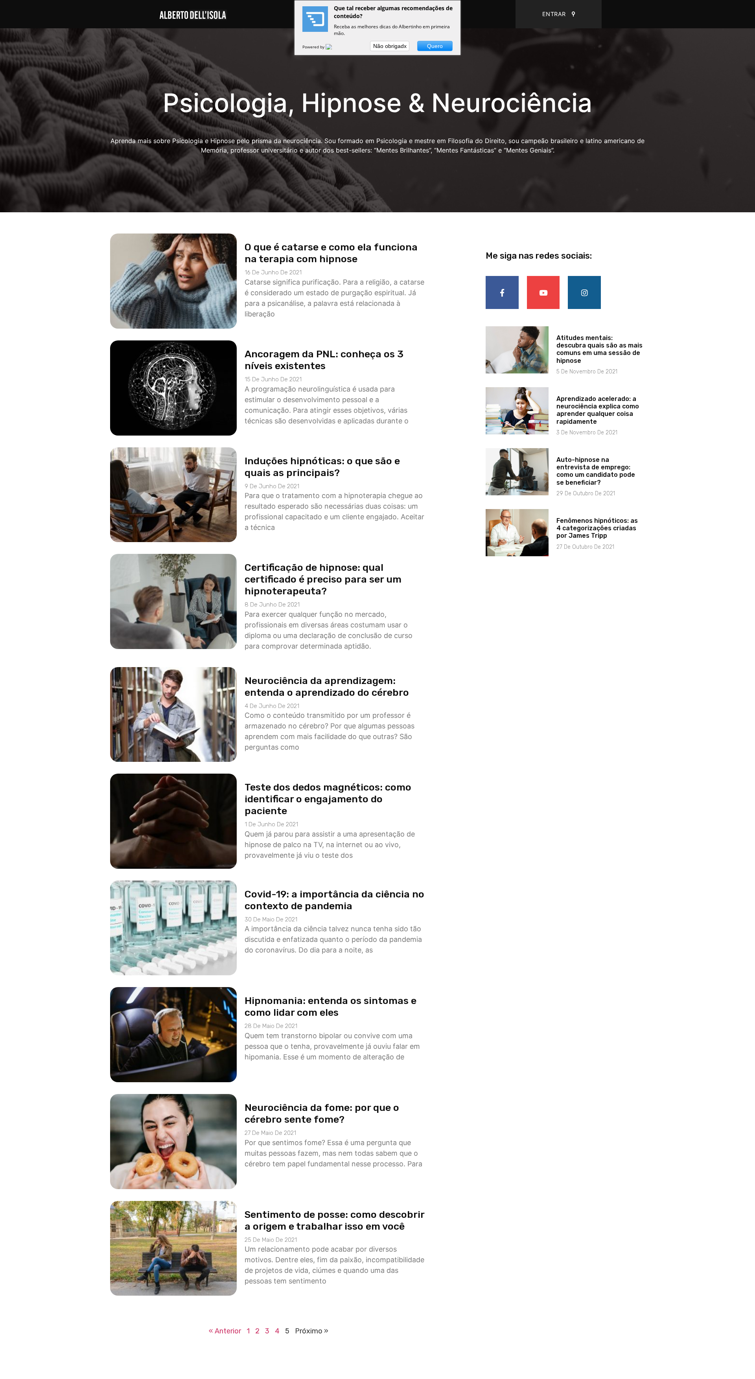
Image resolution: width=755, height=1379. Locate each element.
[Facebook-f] (502, 292)
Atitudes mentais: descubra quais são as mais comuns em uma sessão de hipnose (599, 349)
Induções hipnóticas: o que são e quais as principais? (322, 466)
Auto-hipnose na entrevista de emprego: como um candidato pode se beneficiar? (595, 471)
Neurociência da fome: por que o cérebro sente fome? (322, 1113)
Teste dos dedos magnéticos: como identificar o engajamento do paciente (328, 798)
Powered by (314, 47)
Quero (435, 46)
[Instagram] (584, 292)
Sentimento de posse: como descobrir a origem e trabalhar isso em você (334, 1220)
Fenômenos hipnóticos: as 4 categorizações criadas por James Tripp (597, 528)
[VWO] (333, 47)
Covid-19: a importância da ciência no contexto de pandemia (334, 900)
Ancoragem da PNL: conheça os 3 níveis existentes (324, 359)
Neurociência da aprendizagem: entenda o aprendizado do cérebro (327, 686)
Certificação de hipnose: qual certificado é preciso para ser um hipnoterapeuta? (323, 579)
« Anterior (225, 1331)
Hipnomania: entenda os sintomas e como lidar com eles (330, 1006)
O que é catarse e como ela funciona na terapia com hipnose (331, 253)
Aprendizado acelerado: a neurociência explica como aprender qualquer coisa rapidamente (597, 410)
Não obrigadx (390, 46)
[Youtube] (543, 292)
